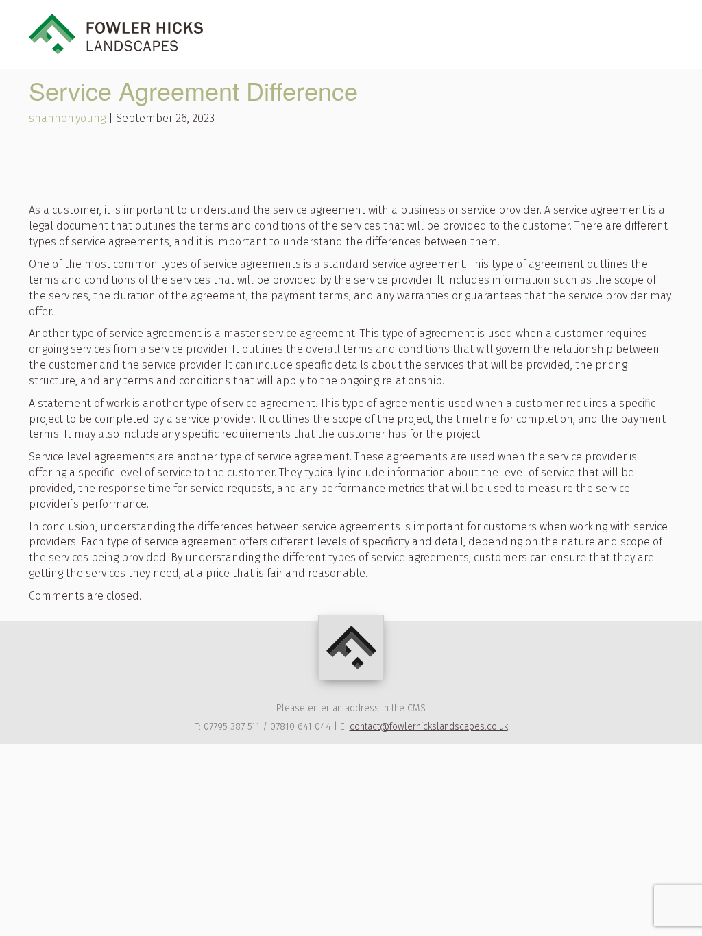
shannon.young (67, 118)
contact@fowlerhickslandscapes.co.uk (429, 726)
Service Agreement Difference (193, 90)
